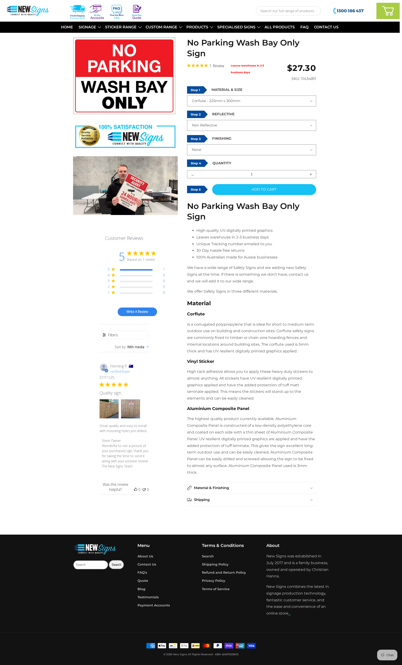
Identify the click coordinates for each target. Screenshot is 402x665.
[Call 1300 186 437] (349, 11)
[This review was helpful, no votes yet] (135, 489)
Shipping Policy (215, 564)
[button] (89, 27)
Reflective (223, 114)
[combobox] (288, 11)
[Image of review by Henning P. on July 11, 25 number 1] (109, 408)
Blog (141, 589)
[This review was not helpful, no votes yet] (144, 489)
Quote (142, 581)
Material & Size (226, 89)
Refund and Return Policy (224, 572)
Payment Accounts (153, 605)
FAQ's (142, 572)
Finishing (221, 138)
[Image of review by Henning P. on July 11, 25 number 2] (130, 408)
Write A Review (137, 311)
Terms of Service (216, 589)
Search (208, 556)
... (289, 613)
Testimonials (148, 597)
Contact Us (146, 564)
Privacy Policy (213, 581)
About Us (145, 556)
